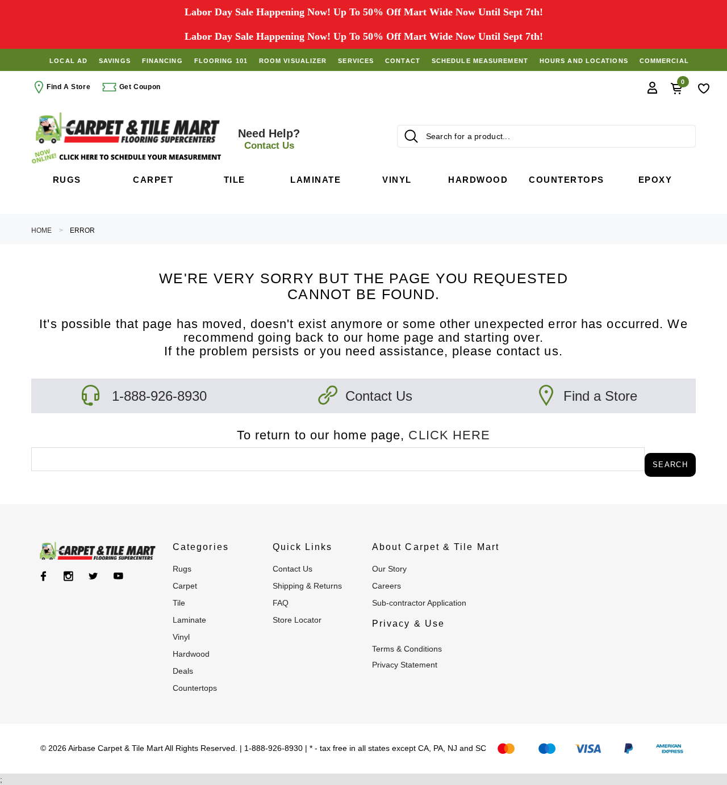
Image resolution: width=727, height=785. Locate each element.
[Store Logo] (127, 128)
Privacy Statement (404, 664)
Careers (386, 585)
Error (82, 230)
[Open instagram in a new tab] (68, 576)
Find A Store (68, 87)
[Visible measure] (127, 156)
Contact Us (378, 396)
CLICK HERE (449, 435)
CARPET (185, 585)
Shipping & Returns (307, 585)
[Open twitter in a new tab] (93, 576)
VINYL (181, 636)
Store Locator (297, 619)
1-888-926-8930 (159, 396)
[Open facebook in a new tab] (43, 576)
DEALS (183, 670)
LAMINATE (189, 619)
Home (41, 230)
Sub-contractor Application (419, 602)
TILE (179, 602)
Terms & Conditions (407, 648)
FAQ (281, 602)
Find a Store (600, 396)
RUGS (182, 568)
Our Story (389, 568)
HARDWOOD (191, 653)
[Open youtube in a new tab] (118, 576)
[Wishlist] (703, 87)
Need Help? (269, 139)
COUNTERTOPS (195, 687)
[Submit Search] (411, 136)
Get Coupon (139, 87)
